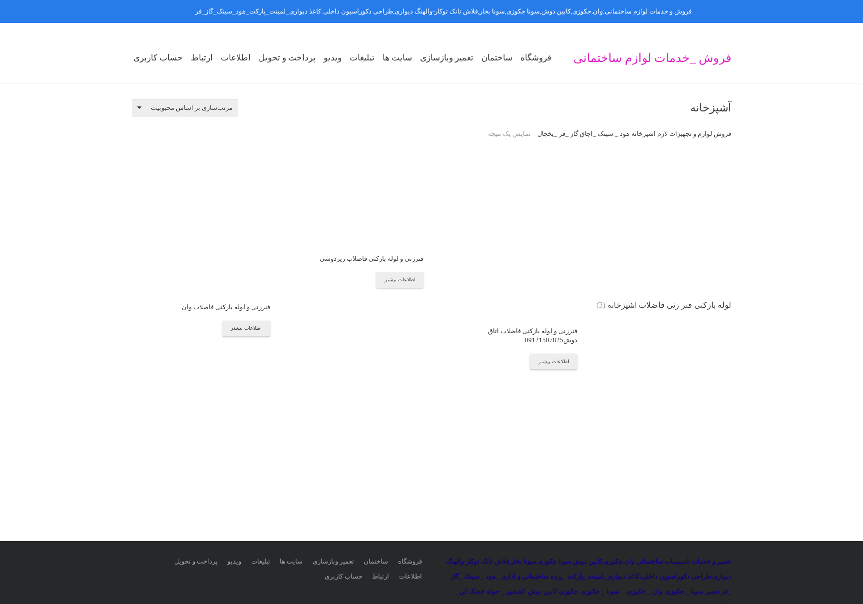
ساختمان (376, 561)
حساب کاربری (344, 576)
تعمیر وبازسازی (333, 561)
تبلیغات (260, 561)
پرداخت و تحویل (196, 561)
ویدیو (234, 561)
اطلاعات (410, 576)
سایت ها (291, 561)
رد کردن (183, 11)
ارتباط (380, 576)
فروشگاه (410, 561)
